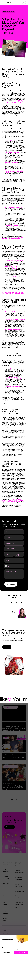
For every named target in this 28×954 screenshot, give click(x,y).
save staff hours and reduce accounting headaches (12, 238)
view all (13, 799)
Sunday (7, 2)
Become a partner (19, 902)
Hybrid (4, 869)
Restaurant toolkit (8, 11)
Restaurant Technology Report (14, 171)
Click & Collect (6, 873)
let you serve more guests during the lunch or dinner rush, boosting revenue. (14, 292)
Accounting (17, 870)
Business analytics (19, 891)
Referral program (19, 904)
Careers (5, 904)
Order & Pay (6, 871)
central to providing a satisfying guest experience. (14, 101)
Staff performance (19, 877)
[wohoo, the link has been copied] (6, 603)
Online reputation (19, 879)
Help (16, 907)
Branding (17, 884)
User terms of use (6, 933)
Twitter (4, 920)
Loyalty (16, 881)
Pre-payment (6, 880)
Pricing (4, 900)
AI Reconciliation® (19, 872)
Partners (17, 900)
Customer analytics (19, 888)
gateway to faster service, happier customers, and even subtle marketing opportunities (13, 500)
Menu (24, 2)
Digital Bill (5, 864)
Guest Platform (6, 883)
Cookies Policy (5, 930)
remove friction (14, 178)
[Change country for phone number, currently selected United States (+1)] (6, 566)
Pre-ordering (6, 878)
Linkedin (5, 918)
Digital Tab (5, 876)
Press (4, 907)
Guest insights (18, 886)
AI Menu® (17, 868)
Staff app (17, 865)
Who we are (6, 897)
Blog (4, 902)
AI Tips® (17, 874)
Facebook (5, 915)
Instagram (5, 913)
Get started (17, 897)
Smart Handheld (7, 866)
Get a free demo (11, 584)
